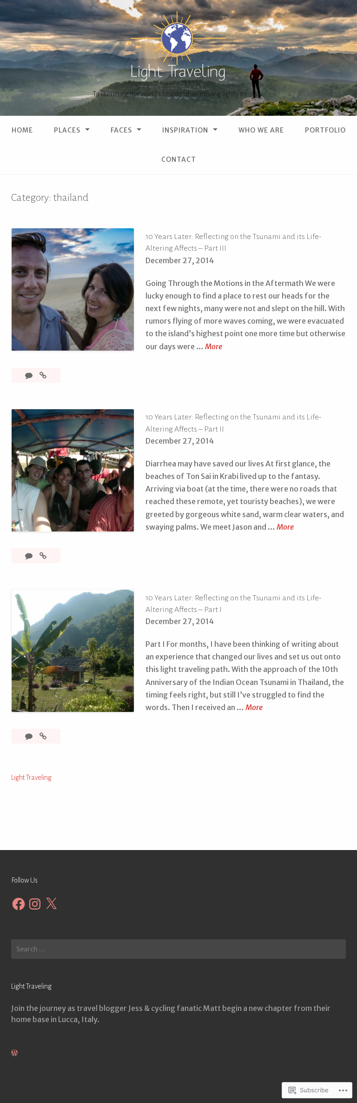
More (213, 347)
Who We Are (261, 130)
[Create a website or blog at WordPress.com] (14, 1052)
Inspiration (185, 130)
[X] (51, 904)
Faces (121, 130)
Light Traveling (31, 777)
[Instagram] (34, 904)
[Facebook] (18, 904)
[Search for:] (178, 949)
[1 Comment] (29, 555)
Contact (178, 159)
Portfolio (325, 130)
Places (67, 130)
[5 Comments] (29, 736)
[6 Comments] (29, 375)
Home (22, 130)
